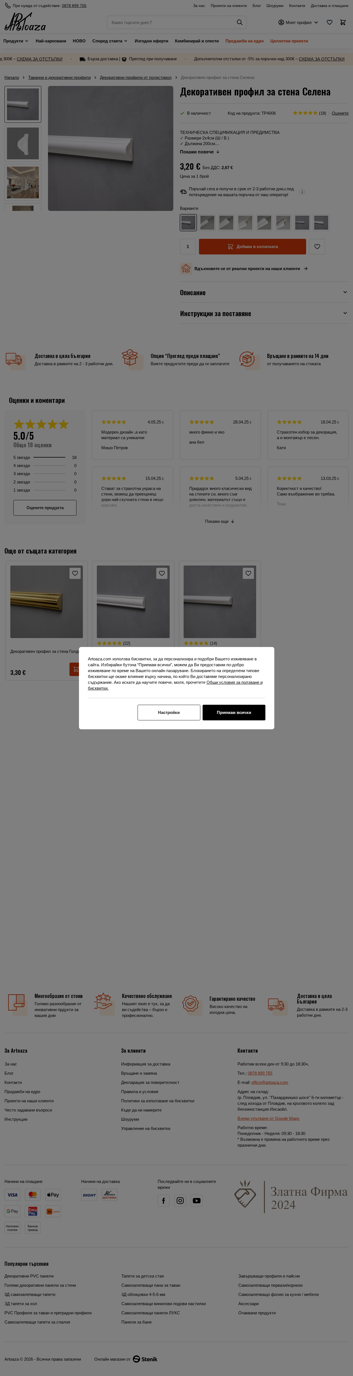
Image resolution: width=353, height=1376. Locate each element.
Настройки (169, 712)
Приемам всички (234, 712)
